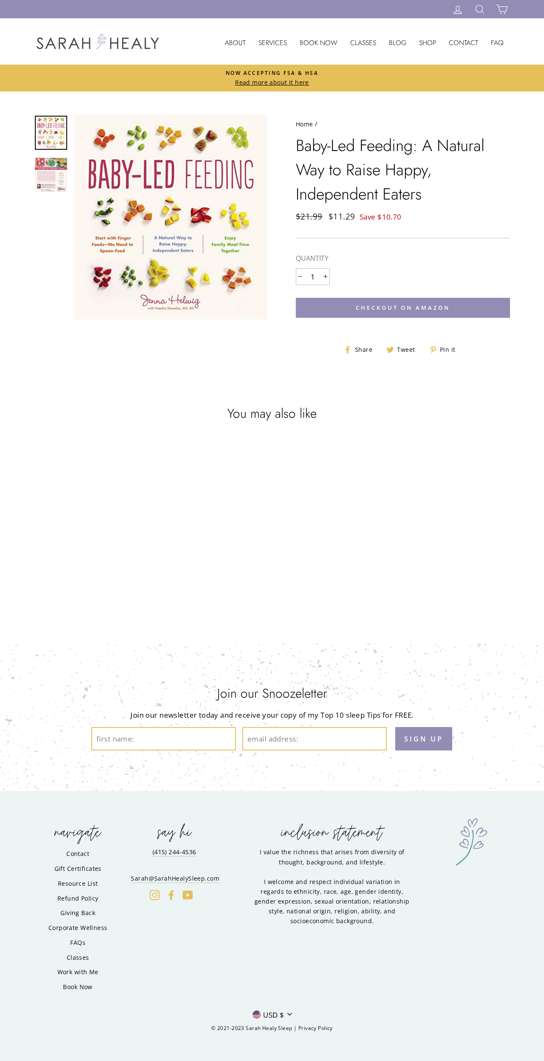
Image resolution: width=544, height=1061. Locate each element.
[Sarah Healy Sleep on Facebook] (171, 895)
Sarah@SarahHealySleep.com (175, 878)
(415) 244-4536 (174, 852)
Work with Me (78, 972)
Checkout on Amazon (403, 307)
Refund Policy (78, 898)
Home (304, 124)
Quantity (312, 258)
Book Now (318, 43)
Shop (427, 43)
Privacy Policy (315, 1028)
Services (272, 43)
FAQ (497, 43)
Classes (363, 43)
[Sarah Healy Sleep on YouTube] (188, 895)
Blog (397, 43)
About (235, 43)
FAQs (77, 942)
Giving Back (77, 913)
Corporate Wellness (78, 928)
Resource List (78, 883)
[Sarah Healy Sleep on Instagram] (155, 895)
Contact (463, 43)
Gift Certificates (78, 868)
